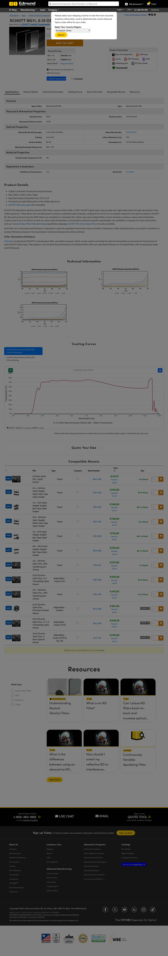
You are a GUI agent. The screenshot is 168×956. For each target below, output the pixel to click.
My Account (135, 4)
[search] (83, 3)
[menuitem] (15, 9)
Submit (61, 34)
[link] (152, 2)
